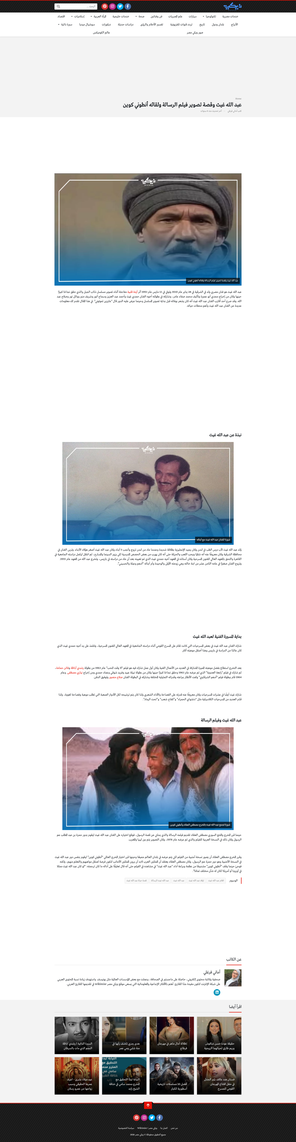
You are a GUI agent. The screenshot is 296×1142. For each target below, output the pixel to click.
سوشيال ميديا (87, 24)
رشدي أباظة (77, 668)
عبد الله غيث (178, 880)
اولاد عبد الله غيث (196, 880)
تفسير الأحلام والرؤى (151, 24)
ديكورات (106, 24)
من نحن (174, 1128)
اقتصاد (61, 16)
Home (238, 98)
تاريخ (202, 24)
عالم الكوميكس (101, 32)
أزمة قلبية (132, 292)
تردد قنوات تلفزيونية (181, 24)
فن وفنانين (156, 16)
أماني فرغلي (232, 111)
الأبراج (234, 24)
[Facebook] (128, 6)
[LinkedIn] (217, 992)
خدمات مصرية (230, 16)
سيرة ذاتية (66, 24)
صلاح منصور (116, 677)
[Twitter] (120, 6)
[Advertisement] (148, 69)
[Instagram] (112, 6)
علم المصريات (175, 16)
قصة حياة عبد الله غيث (137, 880)
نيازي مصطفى (75, 672)
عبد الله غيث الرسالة (160, 880)
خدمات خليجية (121, 16)
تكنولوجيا (211, 16)
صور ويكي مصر (195, 32)
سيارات (193, 16)
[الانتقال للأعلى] (148, 1105)
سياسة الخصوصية (126, 1128)
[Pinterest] (104, 6)
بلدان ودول (218, 24)
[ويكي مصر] (232, 6)
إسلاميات (79, 16)
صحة (141, 16)
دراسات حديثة (125, 24)
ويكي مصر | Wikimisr (147, 1128)
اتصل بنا (164, 1128)
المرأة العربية (100, 16)
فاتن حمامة (62, 668)
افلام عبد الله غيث (216, 880)
